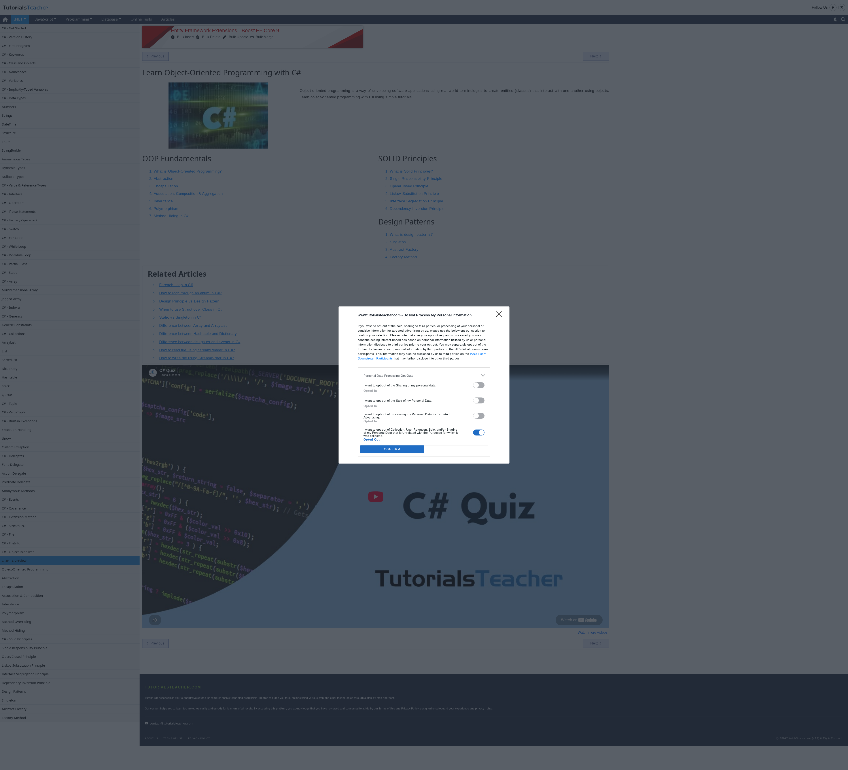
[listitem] (424, 375)
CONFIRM (392, 449)
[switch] (479, 385)
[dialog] (424, 385)
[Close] (500, 315)
